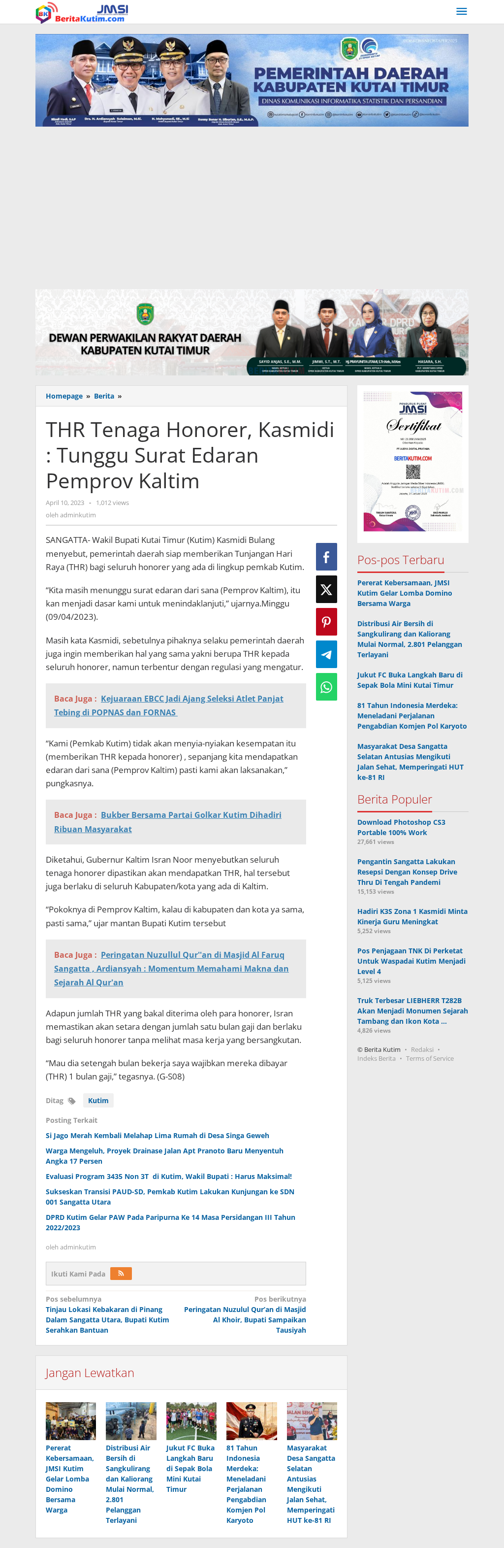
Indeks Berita (376, 1058)
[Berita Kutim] (82, 11)
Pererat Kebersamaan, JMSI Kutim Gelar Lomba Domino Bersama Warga (70, 1478)
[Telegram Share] (326, 654)
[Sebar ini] (326, 557)
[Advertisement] (252, 210)
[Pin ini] (326, 622)
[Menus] (462, 12)
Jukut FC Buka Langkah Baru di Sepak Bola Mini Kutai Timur (190, 1468)
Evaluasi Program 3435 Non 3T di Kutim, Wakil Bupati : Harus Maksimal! (169, 1176)
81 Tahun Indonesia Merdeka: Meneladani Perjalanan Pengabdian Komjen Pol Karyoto (412, 716)
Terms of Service (430, 1058)
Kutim (98, 1100)
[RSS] (121, 1273)
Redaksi (422, 1049)
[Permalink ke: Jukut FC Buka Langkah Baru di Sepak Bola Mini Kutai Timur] (191, 1421)
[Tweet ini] (326, 589)
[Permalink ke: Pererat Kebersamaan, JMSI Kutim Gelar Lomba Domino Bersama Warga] (71, 1421)
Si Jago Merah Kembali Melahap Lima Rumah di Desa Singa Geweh (157, 1135)
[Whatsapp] (326, 687)
